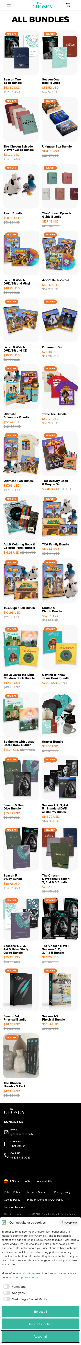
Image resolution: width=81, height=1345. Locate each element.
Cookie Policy (12, 1200)
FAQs (27, 1181)
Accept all (41, 1336)
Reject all (40, 1311)
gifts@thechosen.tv (21, 1134)
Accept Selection (40, 1324)
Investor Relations (15, 1207)
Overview (71, 1223)
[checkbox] (14, 1286)
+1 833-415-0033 (20, 1157)
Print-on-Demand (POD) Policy (45, 1200)
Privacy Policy (62, 1192)
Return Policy (12, 1192)
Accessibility (44, 1181)
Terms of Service (37, 1192)
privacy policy (29, 1277)
